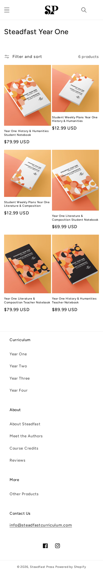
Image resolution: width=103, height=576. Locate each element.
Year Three (20, 378)
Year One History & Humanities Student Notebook (26, 133)
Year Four (19, 390)
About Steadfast (25, 424)
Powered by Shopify (70, 567)
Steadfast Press (42, 567)
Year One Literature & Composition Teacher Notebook (27, 300)
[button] (7, 10)
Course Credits (24, 448)
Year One (18, 354)
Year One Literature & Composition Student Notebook (75, 217)
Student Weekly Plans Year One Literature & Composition (27, 204)
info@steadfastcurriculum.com (41, 525)
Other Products (24, 494)
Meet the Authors (26, 436)
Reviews (18, 460)
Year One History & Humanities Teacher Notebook (74, 300)
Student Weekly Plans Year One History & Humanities (74, 119)
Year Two (18, 366)
